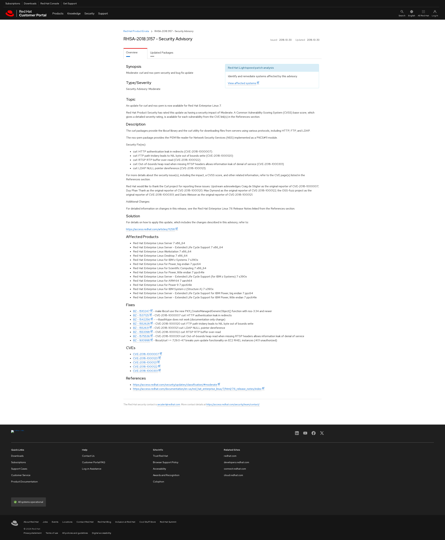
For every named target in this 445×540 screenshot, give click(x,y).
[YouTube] (305, 434)
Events (55, 522)
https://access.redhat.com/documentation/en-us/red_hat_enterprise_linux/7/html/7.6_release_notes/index (197, 389)
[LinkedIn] (297, 434)
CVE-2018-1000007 (146, 354)
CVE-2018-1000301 (145, 371)
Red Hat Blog (104, 522)
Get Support (70, 3)
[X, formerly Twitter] (322, 434)
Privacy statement (33, 533)
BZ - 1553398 (141, 332)
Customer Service (20, 475)
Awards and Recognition (166, 475)
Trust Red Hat (160, 455)
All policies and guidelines (75, 533)
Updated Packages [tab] (161, 52)
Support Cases (19, 468)
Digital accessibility (101, 533)
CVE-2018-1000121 (145, 362)
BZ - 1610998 (141, 340)
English (411, 15)
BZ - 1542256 (141, 319)
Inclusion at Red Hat (125, 522)
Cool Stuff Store (147, 522)
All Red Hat (423, 15)
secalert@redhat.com (168, 404)
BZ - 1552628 (141, 323)
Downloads (30, 3)
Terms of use (52, 533)
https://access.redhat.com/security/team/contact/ (233, 404)
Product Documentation (24, 481)
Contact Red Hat (85, 522)
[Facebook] (314, 434)
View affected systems (242, 83)
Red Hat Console (50, 3)
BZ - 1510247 (141, 311)
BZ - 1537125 (141, 315)
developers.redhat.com (236, 462)
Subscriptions (12, 3)
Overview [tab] (131, 52)
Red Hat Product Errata (136, 31)
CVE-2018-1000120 (145, 358)
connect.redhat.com (235, 468)
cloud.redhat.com (233, 475)
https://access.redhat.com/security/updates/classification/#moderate (175, 384)
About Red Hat (31, 522)
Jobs (45, 522)
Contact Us (88, 455)
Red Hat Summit (168, 522)
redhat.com (230, 455)
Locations (67, 522)
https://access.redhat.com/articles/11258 (150, 229)
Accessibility (159, 468)
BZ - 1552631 (141, 328)
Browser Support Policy (165, 462)
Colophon (158, 481)
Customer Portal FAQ (93, 462)
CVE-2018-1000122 (145, 366)
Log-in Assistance (91, 468)
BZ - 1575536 (141, 336)
